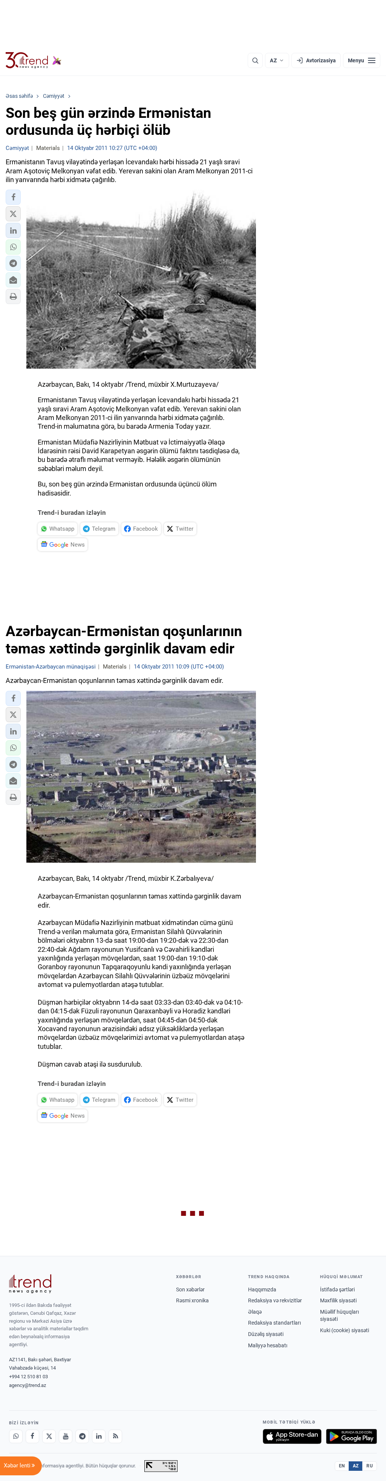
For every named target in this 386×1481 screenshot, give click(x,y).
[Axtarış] (255, 60)
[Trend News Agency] (30, 1283)
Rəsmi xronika (192, 1300)
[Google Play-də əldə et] (351, 1436)
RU (369, 1466)
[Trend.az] (33, 60)
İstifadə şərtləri (337, 1289)
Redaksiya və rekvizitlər (275, 1300)
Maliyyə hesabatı (267, 1345)
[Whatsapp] (16, 1436)
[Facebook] (32, 1436)
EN (342, 1466)
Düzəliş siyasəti (265, 1334)
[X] (49, 1436)
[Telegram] (82, 1436)
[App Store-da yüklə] (292, 1436)
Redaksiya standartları (274, 1323)
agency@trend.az (27, 1385)
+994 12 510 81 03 (28, 1376)
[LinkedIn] (99, 1436)
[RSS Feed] (115, 1436)
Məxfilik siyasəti (338, 1300)
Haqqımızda (262, 1289)
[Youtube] (65, 1436)
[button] (13, 197)
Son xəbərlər (190, 1289)
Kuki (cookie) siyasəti (344, 1330)
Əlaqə (255, 1312)
